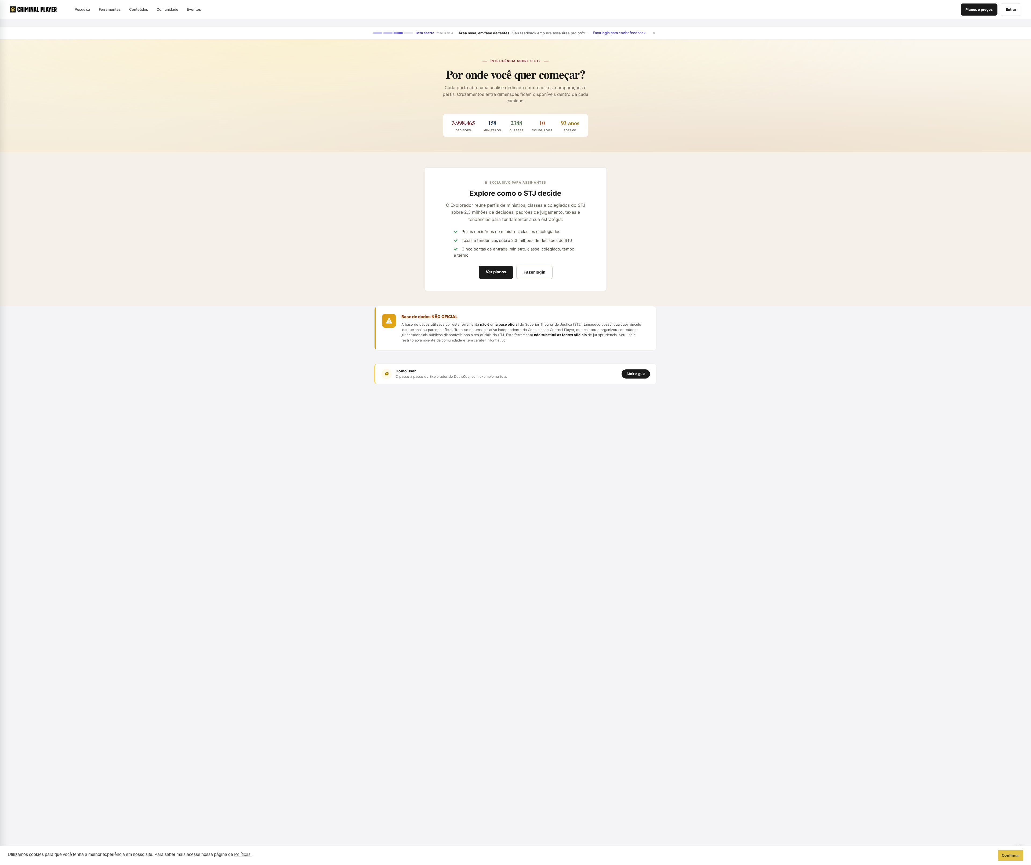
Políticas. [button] (243, 854)
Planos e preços (979, 9)
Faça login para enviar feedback (619, 33)
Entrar (1011, 9)
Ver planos (496, 271)
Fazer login (534, 272)
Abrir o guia (635, 374)
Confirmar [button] (1011, 855)
